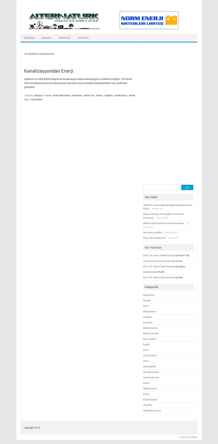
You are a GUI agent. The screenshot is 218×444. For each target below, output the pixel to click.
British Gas (89, 95)
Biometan (77, 95)
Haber (146, 361)
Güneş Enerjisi (150, 355)
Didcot (99, 95)
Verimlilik (147, 405)
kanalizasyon (120, 95)
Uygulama (83, 38)
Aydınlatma (148, 295)
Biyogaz (39, 95)
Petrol (146, 394)
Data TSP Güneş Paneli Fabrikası (159, 255)
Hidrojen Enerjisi (151, 372)
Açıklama (46, 38)
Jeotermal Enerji (151, 377)
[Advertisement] (168, 134)
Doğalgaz (147, 317)
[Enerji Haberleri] (64, 28)
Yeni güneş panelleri (152, 232)
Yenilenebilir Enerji (152, 410)
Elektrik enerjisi (150, 328)
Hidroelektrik (149, 366)
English (146, 344)
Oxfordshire (36, 99)
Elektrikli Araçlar (151, 333)
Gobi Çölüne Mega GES (154, 238)
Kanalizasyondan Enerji (48, 70)
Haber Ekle (65, 38)
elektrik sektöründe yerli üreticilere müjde (163, 223)
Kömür (146, 383)
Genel (146, 350)
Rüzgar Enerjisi (150, 399)
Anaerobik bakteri (62, 95)
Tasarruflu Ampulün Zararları (157, 261)
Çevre (146, 306)
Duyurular (148, 322)
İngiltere (108, 95)
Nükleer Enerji (150, 388)
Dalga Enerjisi (149, 311)
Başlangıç (29, 38)
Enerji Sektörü (150, 339)
